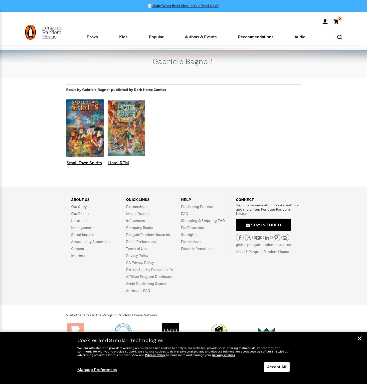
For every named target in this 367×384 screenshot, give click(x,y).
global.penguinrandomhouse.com (264, 244)
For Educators (192, 227)
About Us (80, 199)
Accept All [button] (276, 367)
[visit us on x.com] (249, 237)
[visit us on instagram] (285, 237)
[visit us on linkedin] (267, 237)
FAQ (184, 213)
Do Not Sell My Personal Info (149, 269)
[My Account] (325, 19)
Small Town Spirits (84, 163)
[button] (92, 36)
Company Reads (139, 227)
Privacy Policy (137, 255)
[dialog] (183, 358)
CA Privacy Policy (140, 262)
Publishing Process (197, 206)
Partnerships (136, 206)
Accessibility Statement (90, 241)
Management (82, 227)
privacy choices (223, 355)
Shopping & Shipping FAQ (203, 220)
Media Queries (138, 213)
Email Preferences (141, 241)
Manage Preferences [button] (97, 370)
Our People (80, 213)
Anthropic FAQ (138, 290)
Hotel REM (118, 163)
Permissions (191, 241)
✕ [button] (360, 339)
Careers (77, 248)
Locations (79, 220)
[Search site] (339, 37)
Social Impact (82, 234)
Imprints (78, 255)
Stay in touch (265, 225)
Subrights (189, 234)
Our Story (79, 206)
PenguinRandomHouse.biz (148, 234)
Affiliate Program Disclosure (149, 276)
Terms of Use (136, 248)
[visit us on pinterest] (276, 237)
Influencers (135, 220)
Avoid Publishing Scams (146, 283)
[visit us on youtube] (258, 237)
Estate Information (196, 248)
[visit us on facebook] (240, 237)
